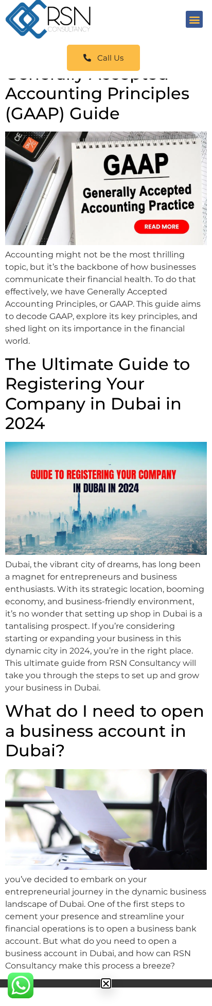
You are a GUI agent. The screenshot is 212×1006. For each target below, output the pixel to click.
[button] (194, 19)
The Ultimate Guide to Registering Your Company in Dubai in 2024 (97, 393)
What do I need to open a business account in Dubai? (104, 730)
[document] (106, 983)
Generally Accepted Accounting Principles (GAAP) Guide (97, 93)
